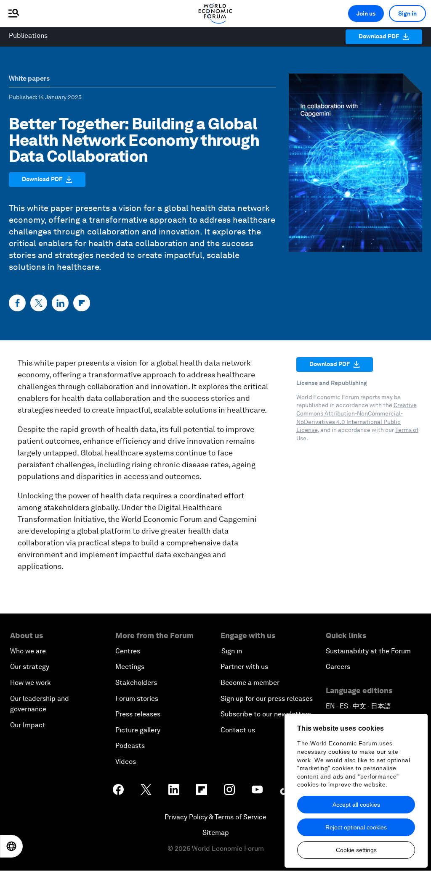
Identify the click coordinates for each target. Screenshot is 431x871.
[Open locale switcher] (11, 846)
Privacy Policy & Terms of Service (215, 817)
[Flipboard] (81, 303)
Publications (28, 35)
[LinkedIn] (60, 303)
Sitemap (215, 833)
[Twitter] (38, 303)
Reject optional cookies (356, 827)
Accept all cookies (356, 804)
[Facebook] (17, 303)
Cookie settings (356, 850)
